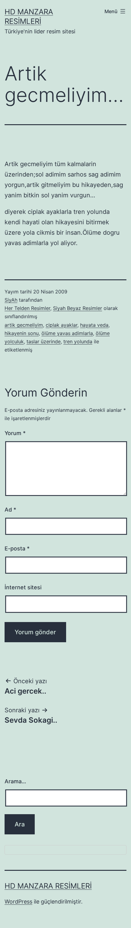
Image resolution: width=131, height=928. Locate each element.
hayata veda (94, 325)
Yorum (15, 433)
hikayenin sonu (22, 333)
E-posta (17, 548)
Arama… (15, 781)
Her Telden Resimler (27, 308)
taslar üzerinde (44, 341)
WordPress (18, 901)
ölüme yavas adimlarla (67, 333)
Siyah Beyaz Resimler (77, 308)
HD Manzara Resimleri (48, 885)
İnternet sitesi (23, 587)
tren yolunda (77, 341)
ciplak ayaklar (61, 325)
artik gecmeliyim (24, 325)
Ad (10, 509)
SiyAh (11, 300)
